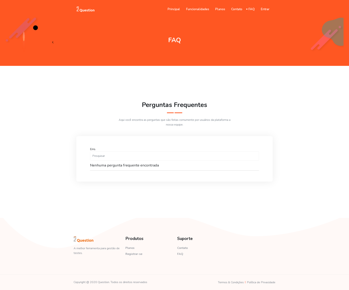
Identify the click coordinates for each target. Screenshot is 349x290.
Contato (236, 9)
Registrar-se (133, 254)
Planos (220, 9)
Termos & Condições (231, 282)
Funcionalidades (197, 9)
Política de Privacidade (261, 282)
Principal (174, 9)
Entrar (265, 9)
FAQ (251, 9)
